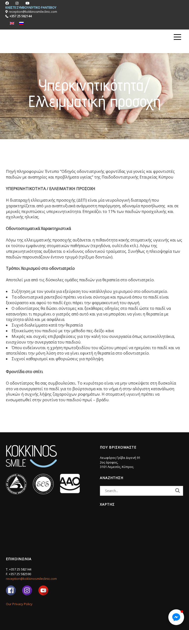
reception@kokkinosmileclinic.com (31, 578)
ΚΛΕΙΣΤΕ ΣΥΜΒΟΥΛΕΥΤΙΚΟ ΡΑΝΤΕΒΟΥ (30, 7)
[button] (176, 617)
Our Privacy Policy (19, 604)
